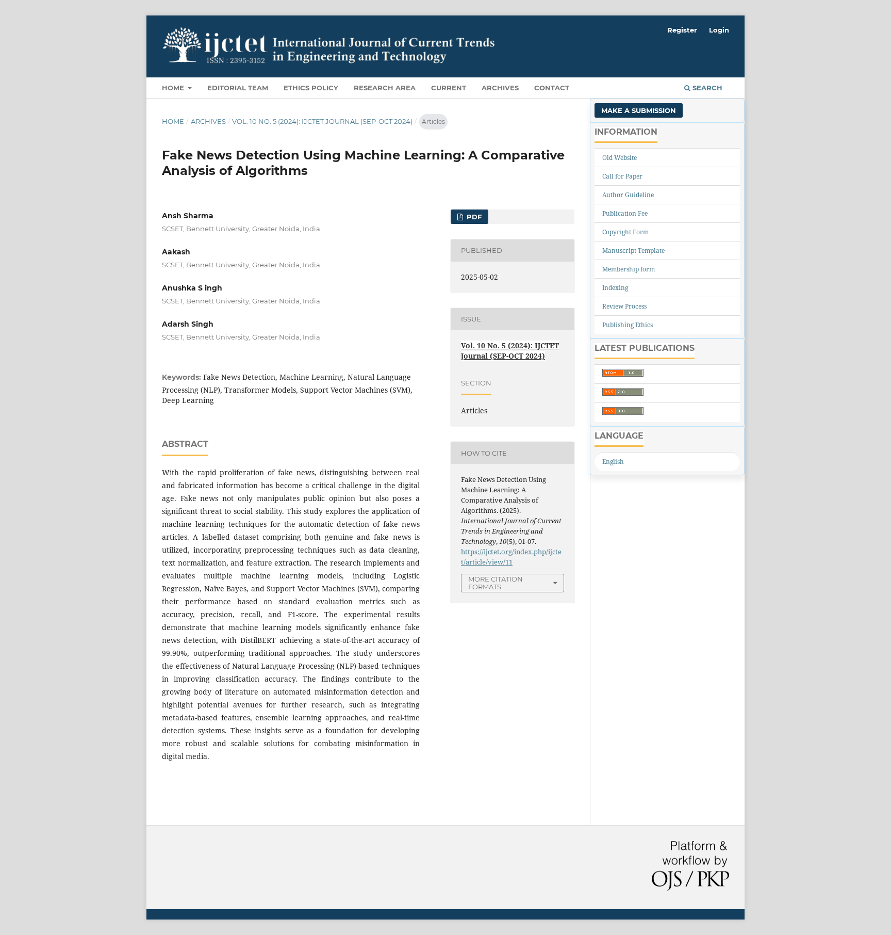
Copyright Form (625, 232)
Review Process (624, 306)
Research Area (385, 88)
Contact (551, 88)
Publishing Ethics (627, 324)
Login (719, 30)
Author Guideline (628, 194)
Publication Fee (625, 213)
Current (448, 88)
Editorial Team (237, 88)
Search (706, 88)
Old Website (619, 157)
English (613, 461)
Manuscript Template (633, 250)
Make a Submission (638, 110)
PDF (473, 217)
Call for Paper (622, 176)
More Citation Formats (495, 583)
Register (682, 30)
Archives (500, 88)
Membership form (628, 269)
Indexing (615, 287)
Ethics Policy (311, 88)
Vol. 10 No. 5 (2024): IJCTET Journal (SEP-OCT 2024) (322, 121)
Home (174, 88)
